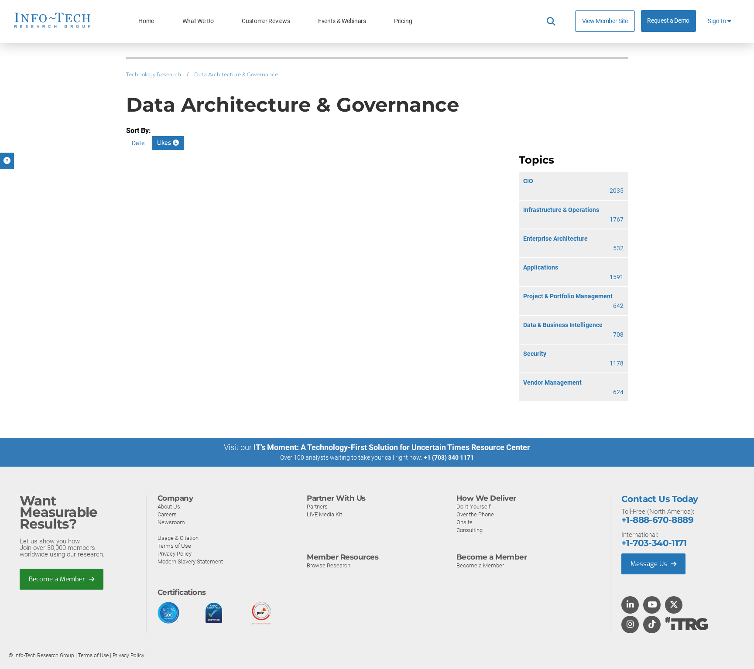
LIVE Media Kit (324, 514)
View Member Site (605, 20)
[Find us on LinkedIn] (630, 605)
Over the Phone (475, 514)
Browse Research (328, 565)
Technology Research (153, 74)
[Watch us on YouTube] (652, 605)
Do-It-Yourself (473, 506)
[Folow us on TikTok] (652, 625)
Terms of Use (174, 546)
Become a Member (58, 579)
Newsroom (171, 522)
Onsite (464, 522)
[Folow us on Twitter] (674, 605)
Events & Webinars (342, 21)
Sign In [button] (717, 21)
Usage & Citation (178, 538)
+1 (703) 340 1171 (449, 457)
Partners (317, 506)
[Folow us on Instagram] (630, 625)
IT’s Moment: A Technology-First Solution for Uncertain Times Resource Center (392, 447)
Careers (167, 514)
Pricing (403, 21)
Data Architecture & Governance (236, 74)
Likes (165, 143)
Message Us (650, 564)
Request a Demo (668, 20)
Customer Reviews (266, 21)
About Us (169, 506)
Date (138, 143)
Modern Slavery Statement (190, 561)
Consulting (469, 530)
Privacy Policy (175, 553)
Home (146, 21)
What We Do (198, 21)
